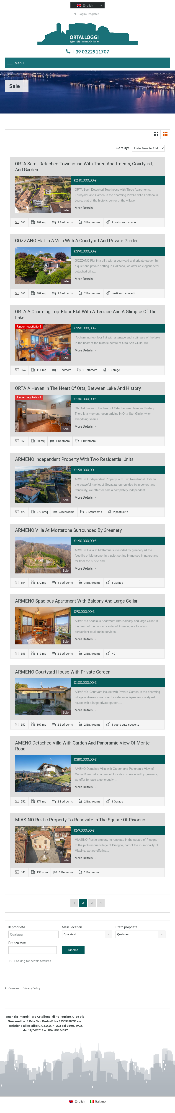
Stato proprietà (126, 927)
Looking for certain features (32, 961)
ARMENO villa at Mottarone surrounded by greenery (68, 530)
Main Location (72, 927)
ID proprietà (16, 927)
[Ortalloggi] (87, 34)
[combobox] (87, 934)
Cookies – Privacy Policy (24, 988)
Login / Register (89, 14)
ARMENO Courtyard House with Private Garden (62, 672)
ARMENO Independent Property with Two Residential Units (74, 459)
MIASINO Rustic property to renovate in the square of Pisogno (80, 820)
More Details (84, 208)
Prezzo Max (17, 943)
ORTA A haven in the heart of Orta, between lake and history (78, 388)
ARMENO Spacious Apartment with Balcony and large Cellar (76, 601)
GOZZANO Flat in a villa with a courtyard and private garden (77, 240)
